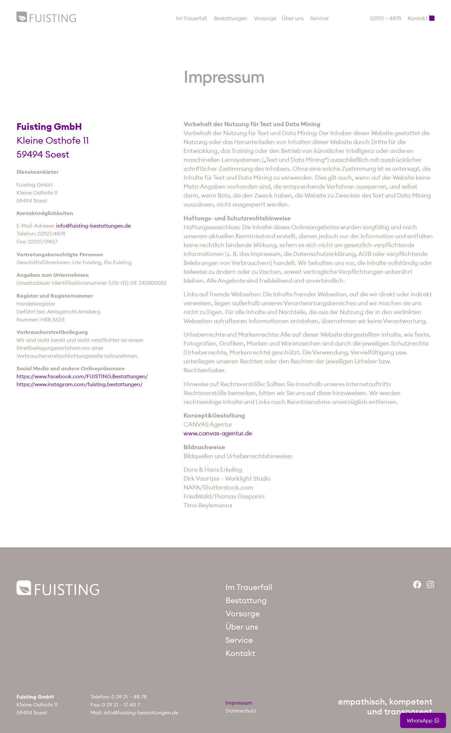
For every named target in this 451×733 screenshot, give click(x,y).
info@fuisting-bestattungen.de (141, 712)
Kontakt (240, 653)
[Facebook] (417, 584)
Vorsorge (243, 613)
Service (239, 640)
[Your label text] (46, 17)
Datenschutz (241, 710)
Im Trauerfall (249, 587)
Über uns (242, 627)
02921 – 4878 (385, 18)
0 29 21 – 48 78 (129, 696)
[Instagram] (430, 584)
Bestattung (246, 600)
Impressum (239, 702)
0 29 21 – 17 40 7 (121, 704)
